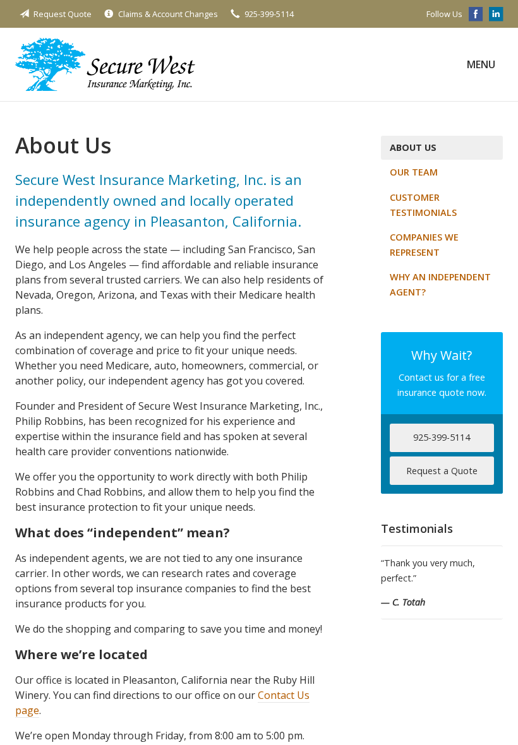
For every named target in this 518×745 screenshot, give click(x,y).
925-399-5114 (269, 14)
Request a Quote (442, 471)
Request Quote (62, 14)
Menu (481, 64)
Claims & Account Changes (168, 14)
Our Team (414, 172)
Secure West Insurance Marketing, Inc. (105, 64)
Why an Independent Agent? (440, 284)
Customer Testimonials (423, 204)
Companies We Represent (424, 244)
